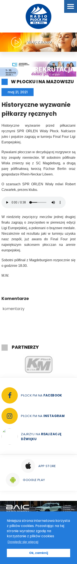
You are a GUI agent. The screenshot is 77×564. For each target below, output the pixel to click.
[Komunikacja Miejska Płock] (38, 364)
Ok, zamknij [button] (38, 553)
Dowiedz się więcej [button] (22, 541)
